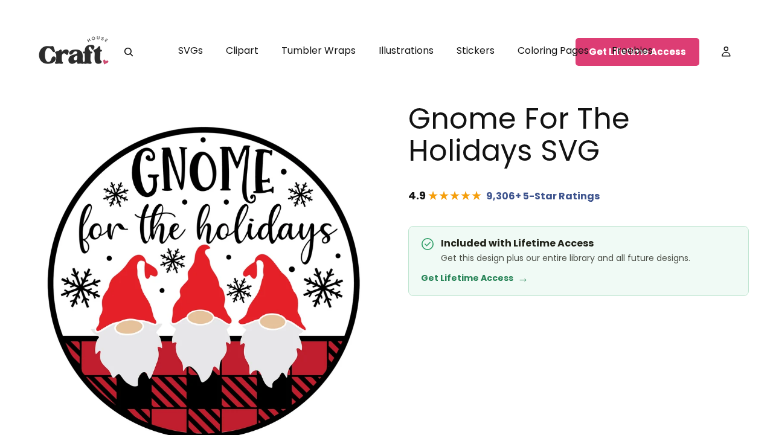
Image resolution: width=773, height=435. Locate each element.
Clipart (242, 50)
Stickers (476, 50)
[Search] (128, 52)
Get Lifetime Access (474, 277)
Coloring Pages (553, 50)
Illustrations (406, 50)
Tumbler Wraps (318, 50)
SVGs (190, 50)
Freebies (632, 50)
